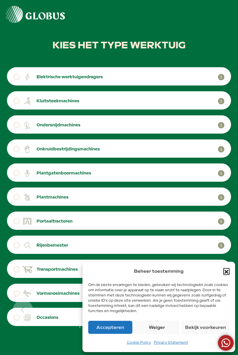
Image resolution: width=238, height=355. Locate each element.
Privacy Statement (171, 343)
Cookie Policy (139, 343)
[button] (226, 271)
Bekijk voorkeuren (205, 327)
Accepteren (110, 327)
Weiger (157, 327)
